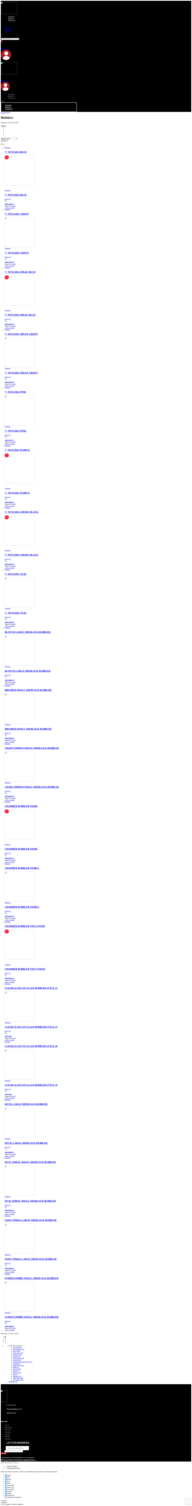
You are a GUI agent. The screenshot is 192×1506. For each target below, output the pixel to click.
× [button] (7, 1502)
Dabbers (17, 1355)
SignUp (4, 1453)
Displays (16, 1356)
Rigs (16, 1371)
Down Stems (18, 1358)
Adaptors (17, 1347)
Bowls (16, 1351)
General (17, 1360)
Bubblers (7, 148)
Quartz (17, 1369)
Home (3, 113)
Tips (15, 1374)
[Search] (1, 41)
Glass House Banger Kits (22, 1362)
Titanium (17, 1376)
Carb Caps (18, 1353)
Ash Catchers (18, 1349)
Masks (16, 1367)
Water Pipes (18, 1378)
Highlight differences (13, 1468)
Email (3, 1448)
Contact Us (12, 20)
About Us (11, 18)
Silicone (17, 1373)
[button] (24, 24)
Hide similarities (12, 1466)
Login (14, 206)
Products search (6, 37)
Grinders (16, 1364)
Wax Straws (18, 1380)
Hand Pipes (18, 1365)
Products (11, 17)
